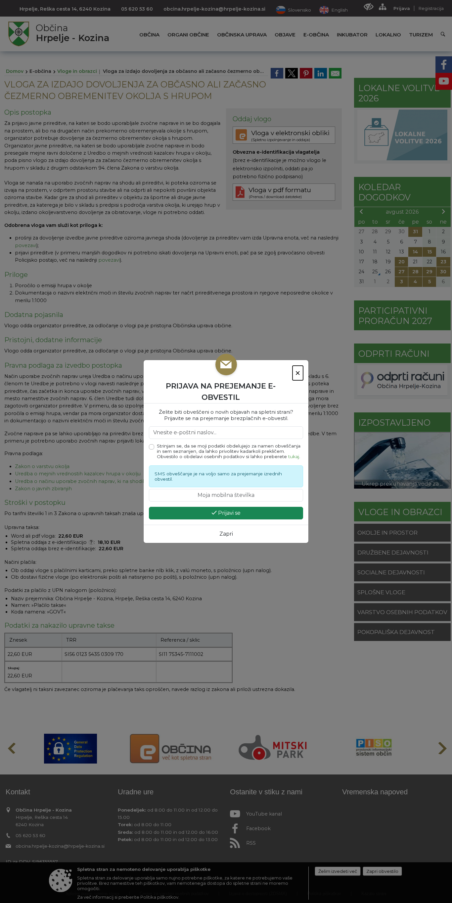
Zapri (226, 534)
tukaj (293, 456)
